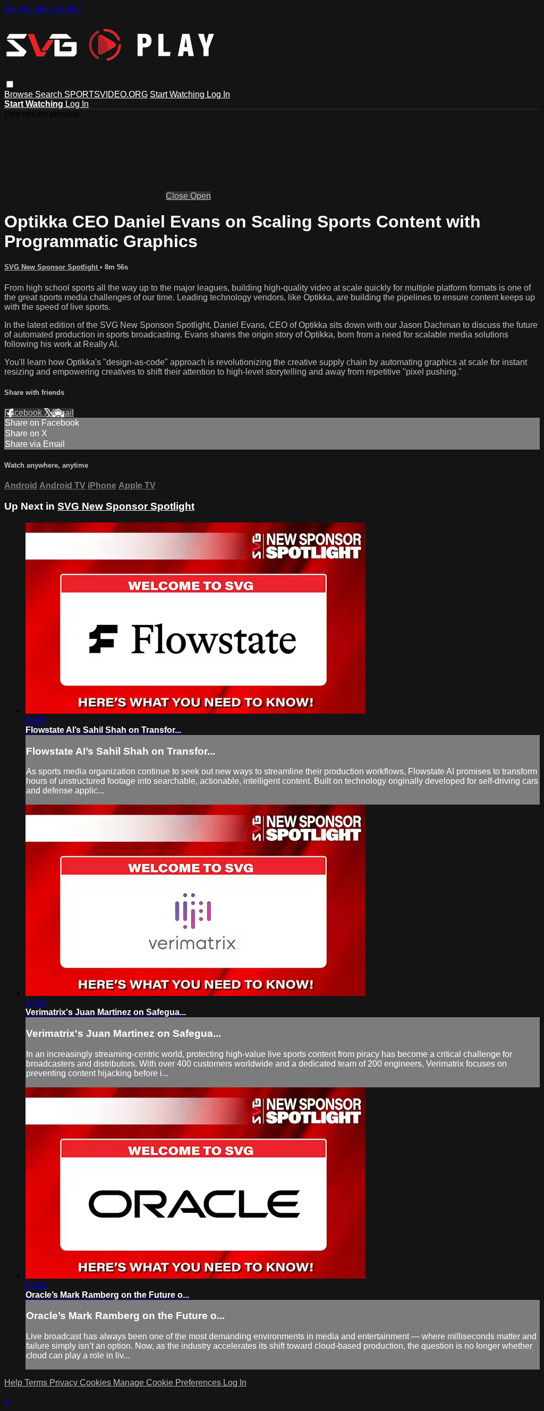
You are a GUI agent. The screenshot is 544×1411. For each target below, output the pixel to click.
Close (178, 195)
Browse (19, 94)
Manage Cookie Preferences (168, 1382)
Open (200, 195)
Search (49, 94)
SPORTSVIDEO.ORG (106, 94)
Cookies (96, 1382)
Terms (36, 1382)
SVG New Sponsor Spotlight (52, 267)
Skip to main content (42, 8)
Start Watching (178, 94)
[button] (9, 84)
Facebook (24, 412)
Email (63, 412)
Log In (218, 94)
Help (14, 1382)
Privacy (64, 1382)
